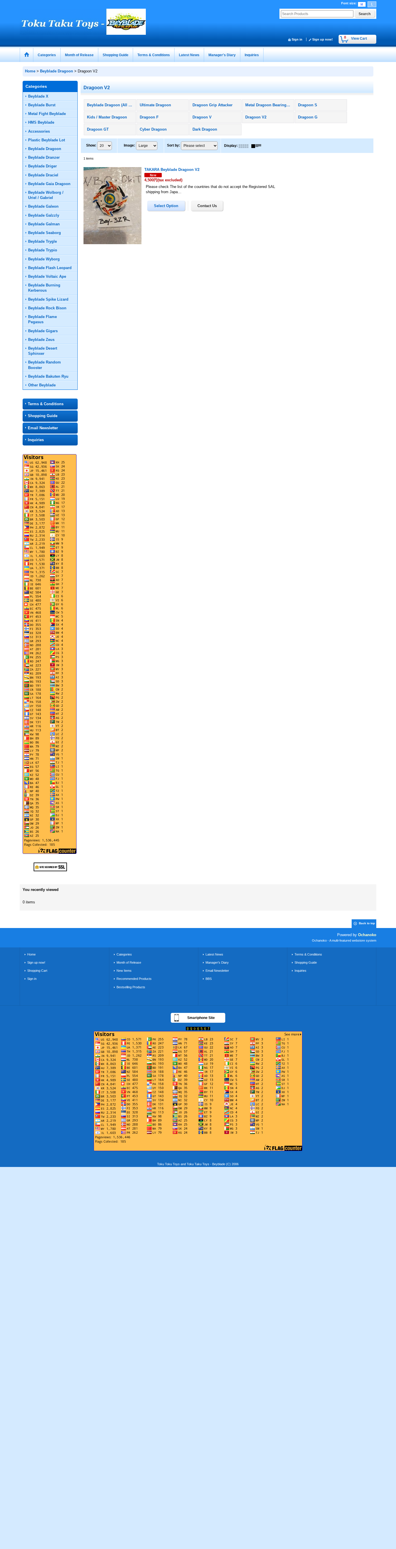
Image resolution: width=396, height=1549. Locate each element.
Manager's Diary (217, 962)
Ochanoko (367, 935)
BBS (209, 978)
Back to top (367, 923)
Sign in (297, 39)
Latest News (214, 954)
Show (91, 146)
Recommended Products (134, 978)
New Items (124, 970)
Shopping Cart (37, 970)
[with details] (257, 146)
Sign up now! (322, 39)
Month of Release (129, 962)
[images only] (245, 146)
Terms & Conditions (45, 404)
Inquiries (36, 440)
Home (31, 954)
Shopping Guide (42, 416)
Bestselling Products (131, 987)
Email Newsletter (43, 428)
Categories (124, 954)
